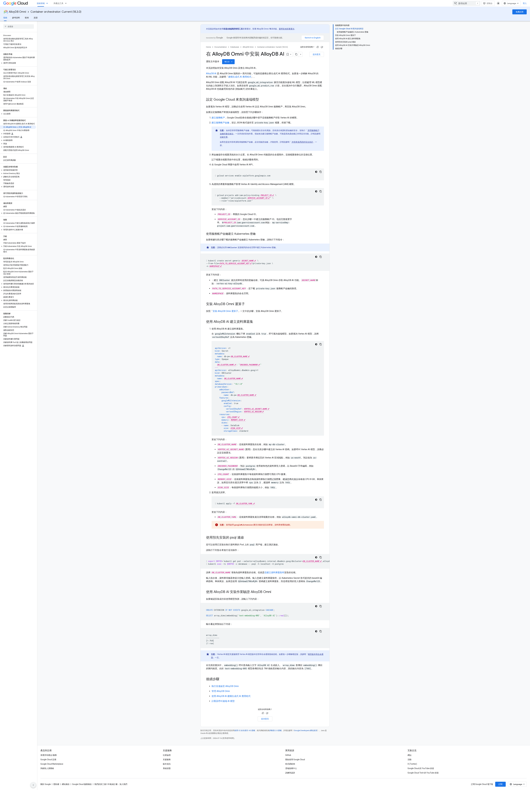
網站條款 (66, 784)
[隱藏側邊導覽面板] (33, 785)
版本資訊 (167, 764)
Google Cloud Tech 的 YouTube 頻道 (423, 773)
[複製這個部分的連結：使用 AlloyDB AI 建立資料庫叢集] (256, 322)
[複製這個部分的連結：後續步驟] (222, 679)
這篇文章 (224, 137)
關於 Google (45, 784)
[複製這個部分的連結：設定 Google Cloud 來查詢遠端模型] (261, 99)
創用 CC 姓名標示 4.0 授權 (244, 730)
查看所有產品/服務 (48, 755)
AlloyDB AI (211, 73)
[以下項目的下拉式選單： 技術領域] (48, 3)
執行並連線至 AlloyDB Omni (225, 686)
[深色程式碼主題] (316, 172)
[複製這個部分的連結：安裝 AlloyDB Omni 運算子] (247, 304)
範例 (27, 17)
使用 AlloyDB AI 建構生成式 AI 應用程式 (231, 696)
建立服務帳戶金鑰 (220, 122)
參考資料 (16, 17)
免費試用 (519, 12)
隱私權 (56, 784)
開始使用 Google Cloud (295, 759)
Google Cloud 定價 (48, 759)
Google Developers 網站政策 (305, 730)
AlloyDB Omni (17, 12)
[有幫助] (318, 47)
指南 (5, 17)
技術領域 (41, 3)
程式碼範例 (290, 764)
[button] (18, 63)
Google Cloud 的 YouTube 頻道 (421, 768)
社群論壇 (167, 755)
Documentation (220, 47)
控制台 (489, 3)
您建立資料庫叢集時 (274, 572)
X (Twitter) (412, 764)
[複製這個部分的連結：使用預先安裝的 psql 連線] (246, 537)
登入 (525, 3)
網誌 (409, 755)
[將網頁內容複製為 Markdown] (296, 54)
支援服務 (167, 759)
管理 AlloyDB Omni (221, 691)
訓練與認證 (290, 773)
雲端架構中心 (291, 768)
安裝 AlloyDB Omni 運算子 (225, 311)
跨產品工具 (58, 3)
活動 (409, 759)
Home (208, 47)
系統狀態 (167, 768)
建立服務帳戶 (218, 117)
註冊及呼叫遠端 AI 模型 (223, 701)
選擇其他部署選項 (286, 29)
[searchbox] (18, 26)
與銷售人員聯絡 (47, 768)
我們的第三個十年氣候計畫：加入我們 (110, 784)
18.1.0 (228, 61)
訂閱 (500, 784)
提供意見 (316, 54)
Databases (234, 47)
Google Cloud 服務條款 (82, 784)
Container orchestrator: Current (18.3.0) (56, 12)
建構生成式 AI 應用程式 (239, 76)
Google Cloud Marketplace (51, 764)
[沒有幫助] (322, 47)
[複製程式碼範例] (320, 172)
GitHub (288, 755)
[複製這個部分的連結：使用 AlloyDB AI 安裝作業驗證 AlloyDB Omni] (274, 592)
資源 (36, 17)
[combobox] (466, 3)
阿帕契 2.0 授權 (275, 730)
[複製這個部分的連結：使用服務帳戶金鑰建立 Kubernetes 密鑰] (258, 234)
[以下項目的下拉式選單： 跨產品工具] (66, 3)
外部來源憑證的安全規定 (302, 142)
